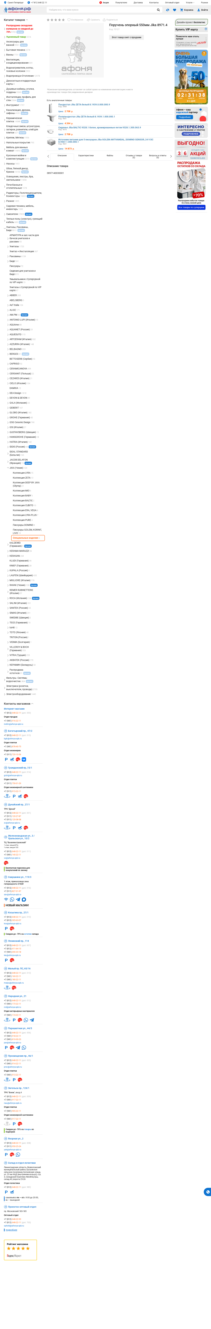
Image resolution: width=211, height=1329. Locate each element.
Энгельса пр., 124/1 (18, 1088)
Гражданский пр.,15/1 (20, 767)
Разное (204, 2)
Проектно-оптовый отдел (22, 1206)
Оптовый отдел (172, 2)
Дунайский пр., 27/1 (19, 804)
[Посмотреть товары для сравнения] (167, 10)
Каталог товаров (16, 19)
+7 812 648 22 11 (39, 2)
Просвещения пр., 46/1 (20, 1056)
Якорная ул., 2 (15, 1138)
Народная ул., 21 (17, 996)
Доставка (138, 2)
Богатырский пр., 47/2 (20, 731)
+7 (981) (12, 721)
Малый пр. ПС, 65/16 (19, 968)
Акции (106, 2)
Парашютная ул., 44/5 (20, 1028)
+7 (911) (12, 754)
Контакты (154, 2)
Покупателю (121, 2)
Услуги (189, 2)
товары (27, 1129)
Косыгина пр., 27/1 (18, 912)
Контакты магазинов (18, 703)
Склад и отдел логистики (22, 1163)
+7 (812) (17, 713)
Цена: (60, 111)
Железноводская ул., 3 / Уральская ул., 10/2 (21, 837)
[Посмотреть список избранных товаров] (174, 10)
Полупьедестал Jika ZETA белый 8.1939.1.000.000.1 (86, 116)
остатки (27, 934)
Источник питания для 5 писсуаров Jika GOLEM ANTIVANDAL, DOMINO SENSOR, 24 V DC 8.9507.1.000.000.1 (105, 140)
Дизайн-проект (191, 22)
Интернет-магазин (14, 708)
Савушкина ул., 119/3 (19, 877)
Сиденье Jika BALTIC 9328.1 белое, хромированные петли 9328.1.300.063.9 (99, 127)
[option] (62, 157)
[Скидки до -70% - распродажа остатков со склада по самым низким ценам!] (191, 185)
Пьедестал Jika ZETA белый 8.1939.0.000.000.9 (84, 104)
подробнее (11, 1230)
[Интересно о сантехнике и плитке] (191, 130)
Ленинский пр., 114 (18, 941)
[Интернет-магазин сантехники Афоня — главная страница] (17, 12)
